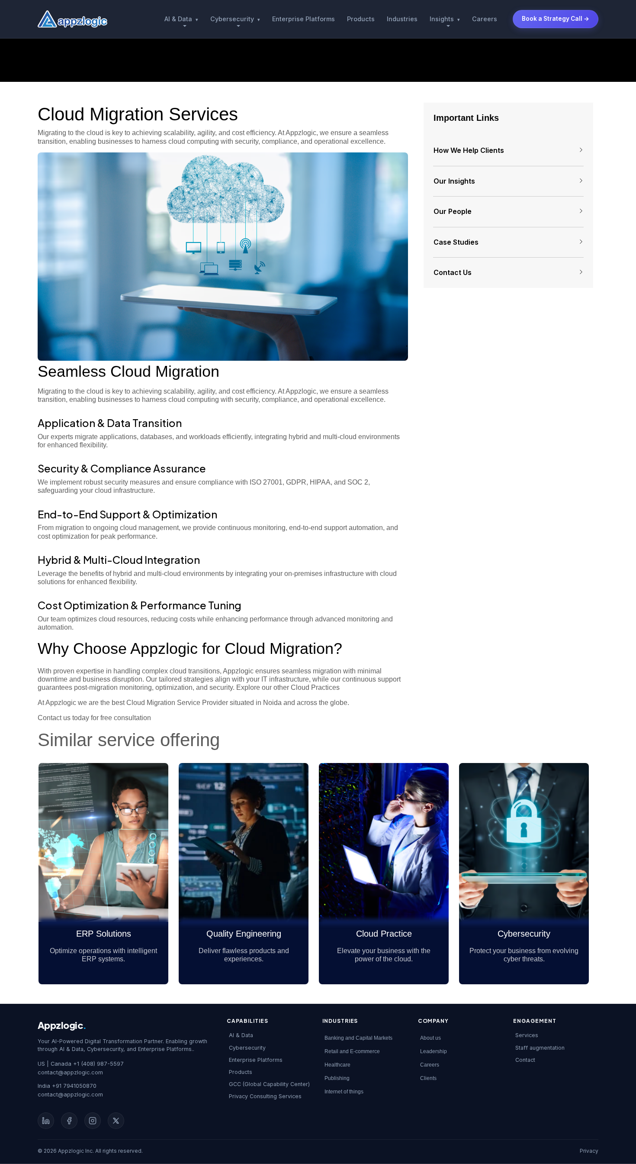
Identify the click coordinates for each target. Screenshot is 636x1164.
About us (430, 1038)
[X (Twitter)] (116, 1120)
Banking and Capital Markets (358, 1038)
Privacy (589, 1151)
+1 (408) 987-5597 (98, 1064)
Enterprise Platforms (303, 19)
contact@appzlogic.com (70, 1072)
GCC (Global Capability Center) (269, 1084)
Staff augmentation (540, 1047)
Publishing (337, 1078)
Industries (402, 19)
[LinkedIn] (46, 1120)
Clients (428, 1078)
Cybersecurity (235, 19)
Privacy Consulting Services (265, 1096)
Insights (445, 19)
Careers (484, 19)
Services (526, 1035)
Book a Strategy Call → (555, 18)
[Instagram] (92, 1120)
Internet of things (343, 1092)
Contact (525, 1060)
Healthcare (337, 1065)
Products (361, 19)
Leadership (433, 1051)
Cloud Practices (314, 687)
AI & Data (181, 19)
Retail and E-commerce (352, 1051)
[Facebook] (69, 1120)
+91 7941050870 (74, 1086)
